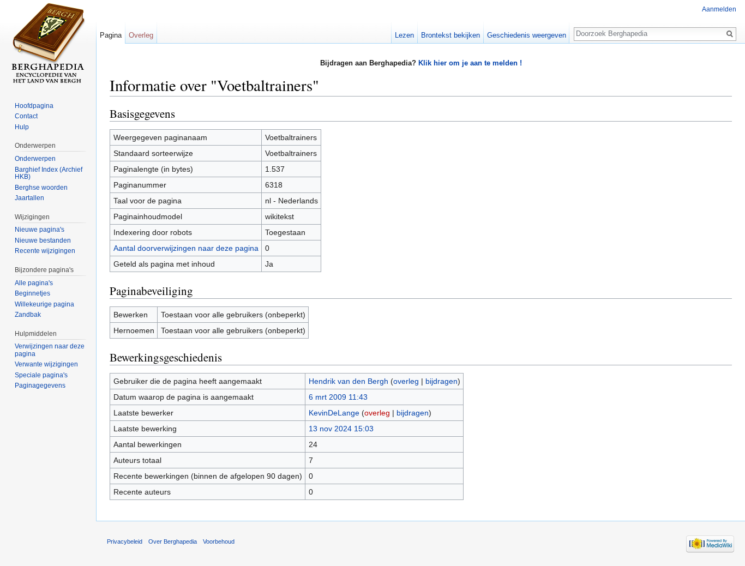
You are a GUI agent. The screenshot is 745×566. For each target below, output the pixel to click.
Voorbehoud (219, 541)
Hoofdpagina (34, 106)
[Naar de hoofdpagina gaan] (48, 43)
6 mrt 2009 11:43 (338, 397)
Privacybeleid (124, 541)
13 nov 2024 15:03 (341, 428)
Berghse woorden (41, 187)
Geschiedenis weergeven (526, 35)
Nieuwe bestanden (43, 240)
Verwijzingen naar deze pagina (50, 350)
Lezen (404, 35)
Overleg (141, 35)
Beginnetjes (32, 293)
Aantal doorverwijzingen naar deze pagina (186, 248)
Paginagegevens (40, 385)
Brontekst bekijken (450, 35)
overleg (406, 381)
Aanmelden (719, 9)
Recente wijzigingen (45, 251)
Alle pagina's (34, 283)
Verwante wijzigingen (46, 364)
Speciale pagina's (41, 375)
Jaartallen (29, 198)
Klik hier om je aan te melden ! (470, 63)
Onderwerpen (35, 158)
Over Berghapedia (172, 541)
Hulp (22, 127)
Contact (26, 116)
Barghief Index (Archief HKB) (48, 173)
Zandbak (28, 314)
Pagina (111, 35)
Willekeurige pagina (44, 304)
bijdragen (441, 381)
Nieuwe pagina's (39, 229)
